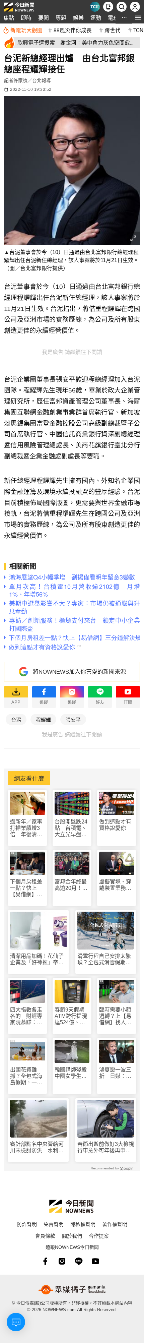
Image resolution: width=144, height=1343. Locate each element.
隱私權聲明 (82, 1223)
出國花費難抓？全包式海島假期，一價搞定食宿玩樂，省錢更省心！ (26, 1076)
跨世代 (112, 30)
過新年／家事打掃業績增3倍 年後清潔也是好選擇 (26, 828)
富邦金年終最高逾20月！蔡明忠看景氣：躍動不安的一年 (71, 885)
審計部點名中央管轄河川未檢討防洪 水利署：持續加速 (37, 1147)
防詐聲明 (27, 1223)
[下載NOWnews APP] (108, 7)
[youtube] (95, 1261)
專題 (61, 17)
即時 (26, 17)
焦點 (8, 17)
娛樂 (78, 17)
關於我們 (72, 1235)
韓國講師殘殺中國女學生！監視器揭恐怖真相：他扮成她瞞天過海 (71, 1073)
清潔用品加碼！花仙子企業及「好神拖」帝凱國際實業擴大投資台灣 (37, 959)
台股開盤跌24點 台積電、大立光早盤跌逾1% (71, 828)
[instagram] (62, 1261)
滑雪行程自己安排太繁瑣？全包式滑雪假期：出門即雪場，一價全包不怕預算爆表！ (104, 959)
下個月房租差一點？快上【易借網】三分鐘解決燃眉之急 (26, 888)
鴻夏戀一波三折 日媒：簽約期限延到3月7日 (115, 1073)
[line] (78, 1261)
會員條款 (45, 1235)
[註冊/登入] (135, 7)
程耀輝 (43, 719)
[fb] (45, 1261)
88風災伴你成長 (73, 30)
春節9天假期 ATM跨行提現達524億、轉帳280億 (72, 1016)
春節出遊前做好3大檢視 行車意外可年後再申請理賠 (105, 1147)
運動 (95, 17)
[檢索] (122, 7)
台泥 (16, 719)
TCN (138, 30)
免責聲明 (54, 1223)
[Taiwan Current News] (95, 7)
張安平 (73, 719)
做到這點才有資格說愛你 (115, 825)
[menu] (138, 17)
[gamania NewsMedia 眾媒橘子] (72, 1290)
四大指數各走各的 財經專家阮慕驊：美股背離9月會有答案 (26, 1016)
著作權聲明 (114, 1223)
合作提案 (99, 1235)
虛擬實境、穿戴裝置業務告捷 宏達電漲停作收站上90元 (115, 885)
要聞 (43, 17)
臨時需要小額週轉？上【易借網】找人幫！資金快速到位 (115, 1016)
